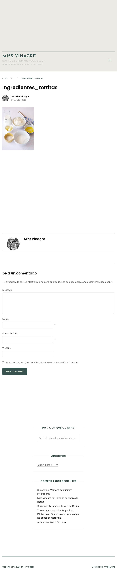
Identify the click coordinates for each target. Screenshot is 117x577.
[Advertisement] (58, 24)
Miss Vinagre (19, 56)
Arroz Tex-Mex (57, 522)
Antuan (41, 522)
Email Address (10, 333)
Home (5, 78)
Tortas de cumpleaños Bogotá (53, 510)
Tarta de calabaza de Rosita (64, 506)
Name (5, 319)
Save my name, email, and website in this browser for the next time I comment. (42, 362)
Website (6, 347)
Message (7, 289)
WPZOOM (110, 566)
